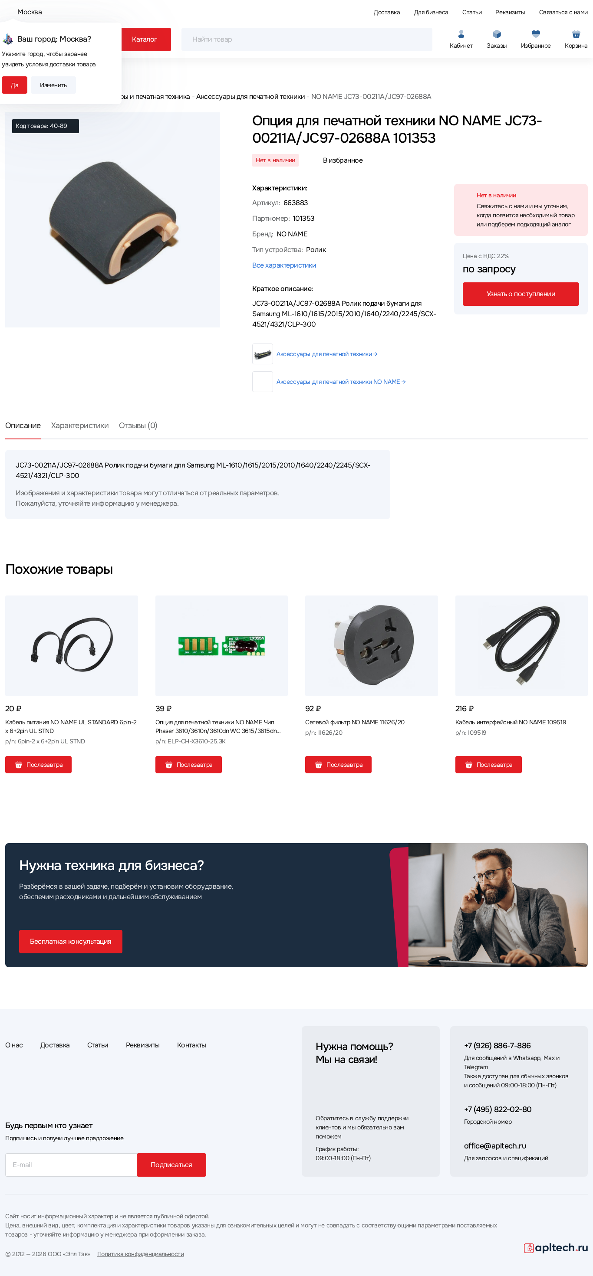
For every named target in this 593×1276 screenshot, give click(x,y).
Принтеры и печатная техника (143, 96)
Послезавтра (44, 765)
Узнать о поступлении (521, 293)
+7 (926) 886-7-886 (497, 1045)
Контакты (191, 1045)
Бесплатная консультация (71, 941)
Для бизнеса (431, 12)
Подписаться (171, 1164)
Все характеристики (284, 265)
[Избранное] (128, 605)
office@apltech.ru (495, 1146)
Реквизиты (510, 12)
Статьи (471, 12)
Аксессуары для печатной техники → (327, 354)
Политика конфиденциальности (140, 1254)
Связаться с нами (563, 12)
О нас (14, 1045)
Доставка (387, 12)
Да (14, 85)
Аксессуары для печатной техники (250, 96)
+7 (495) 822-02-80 (498, 1109)
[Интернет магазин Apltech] (556, 1248)
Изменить (53, 85)
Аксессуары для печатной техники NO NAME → (341, 382)
